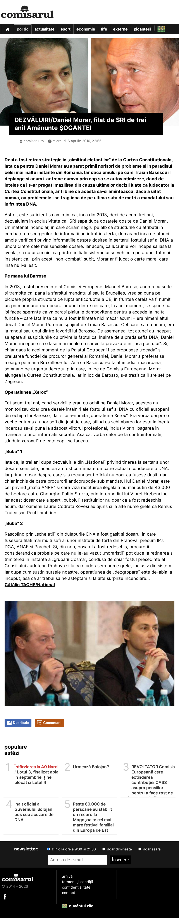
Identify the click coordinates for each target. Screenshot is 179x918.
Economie (85, 29)
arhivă (67, 876)
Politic (22, 29)
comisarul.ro (34, 141)
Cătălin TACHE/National (30, 584)
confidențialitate (76, 887)
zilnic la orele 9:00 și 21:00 (73, 849)
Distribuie (20, 723)
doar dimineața (119, 849)
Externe (120, 29)
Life (104, 29)
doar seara (151, 849)
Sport (66, 29)
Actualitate (44, 29)
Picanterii (142, 29)
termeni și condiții (77, 882)
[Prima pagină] (8, 29)
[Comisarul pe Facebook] (5, 896)
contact (68, 893)
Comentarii (51, 723)
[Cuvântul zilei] (157, 28)
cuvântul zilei (81, 906)
